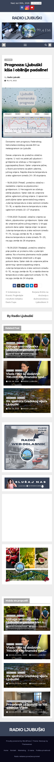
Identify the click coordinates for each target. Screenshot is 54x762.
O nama (31, 750)
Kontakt (13, 750)
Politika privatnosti (43, 750)
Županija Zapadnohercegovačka (19, 701)
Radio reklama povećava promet (27, 756)
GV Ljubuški (11, 398)
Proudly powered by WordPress (19, 741)
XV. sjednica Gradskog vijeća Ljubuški (26, 402)
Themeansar (27, 744)
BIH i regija (11, 343)
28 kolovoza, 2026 (18, 627)
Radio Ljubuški (13, 77)
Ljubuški (8, 60)
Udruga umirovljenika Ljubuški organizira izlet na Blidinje (25, 349)
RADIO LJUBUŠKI (27, 18)
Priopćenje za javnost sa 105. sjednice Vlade (26, 706)
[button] (46, 45)
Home (6, 750)
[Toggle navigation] (25, 45)
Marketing (22, 750)
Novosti (19, 370)
